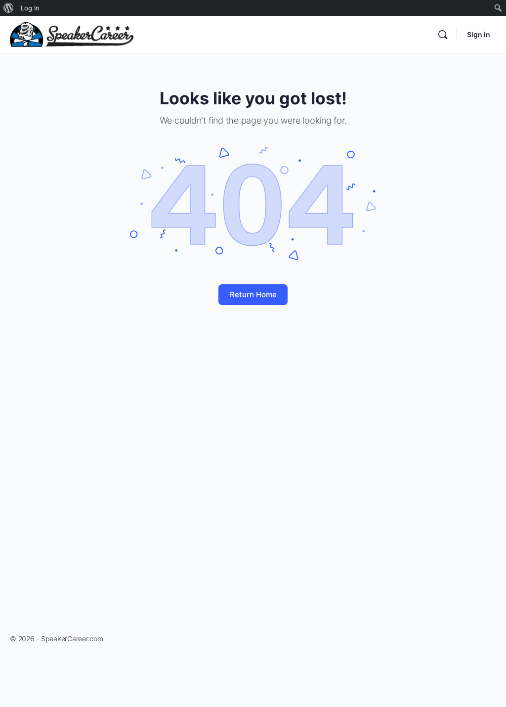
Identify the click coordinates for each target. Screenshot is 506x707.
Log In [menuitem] (30, 8)
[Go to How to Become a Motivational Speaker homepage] (71, 34)
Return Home (253, 294)
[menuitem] (8, 8)
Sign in (478, 34)
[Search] (443, 35)
